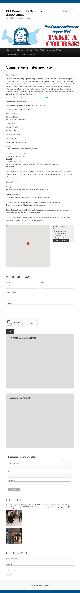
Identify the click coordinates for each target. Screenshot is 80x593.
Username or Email (11, 558)
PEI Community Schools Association (24, 13)
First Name (11, 472)
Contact (23, 54)
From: (55, 229)
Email (43, 282)
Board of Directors (12, 54)
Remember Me (12, 571)
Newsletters (32, 54)
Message (9, 303)
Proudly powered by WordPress (40, 586)
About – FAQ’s (39, 50)
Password (9, 564)
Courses (29, 50)
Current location (61, 231)
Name (8, 282)
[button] (28, 244)
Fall (17, 75)
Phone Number (11, 292)
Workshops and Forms (54, 50)
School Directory (18, 50)
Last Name (11, 480)
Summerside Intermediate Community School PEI (31, 98)
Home (8, 50)
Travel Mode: (57, 235)
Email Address (13, 463)
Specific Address (61, 233)
